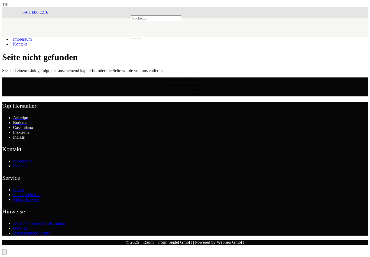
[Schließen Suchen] (137, 38)
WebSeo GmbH (230, 242)
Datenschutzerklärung (31, 233)
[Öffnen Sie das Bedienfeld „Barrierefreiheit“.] (4, 252)
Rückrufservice (26, 199)
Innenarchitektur (27, 194)
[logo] (76, 42)
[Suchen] (133, 38)
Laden (18, 189)
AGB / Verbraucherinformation (39, 223)
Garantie (20, 228)
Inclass (19, 137)
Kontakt (20, 44)
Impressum (22, 161)
